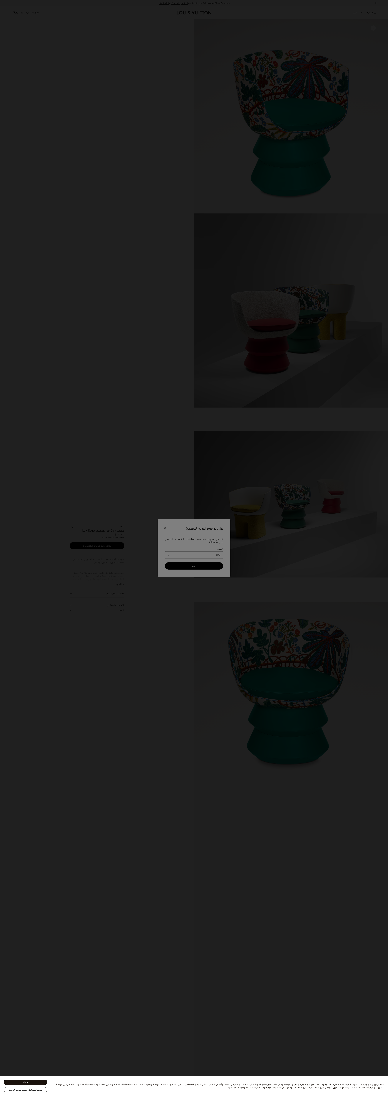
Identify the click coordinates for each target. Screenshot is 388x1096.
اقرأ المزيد (232, 1087)
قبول (25, 1082)
